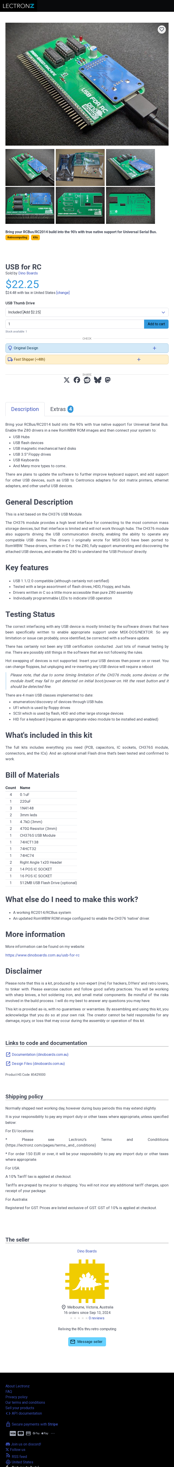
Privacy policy (16, 1397)
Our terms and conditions (25, 1402)
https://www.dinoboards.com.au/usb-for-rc (42, 955)
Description (25, 409)
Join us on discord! (25, 1444)
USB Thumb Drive (20, 303)
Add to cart (156, 324)
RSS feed (16, 1457)
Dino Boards (28, 273)
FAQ (8, 1391)
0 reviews (96, 1318)
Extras (61, 409)
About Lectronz (17, 1386)
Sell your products (19, 1408)
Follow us (17, 1449)
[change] (63, 293)
